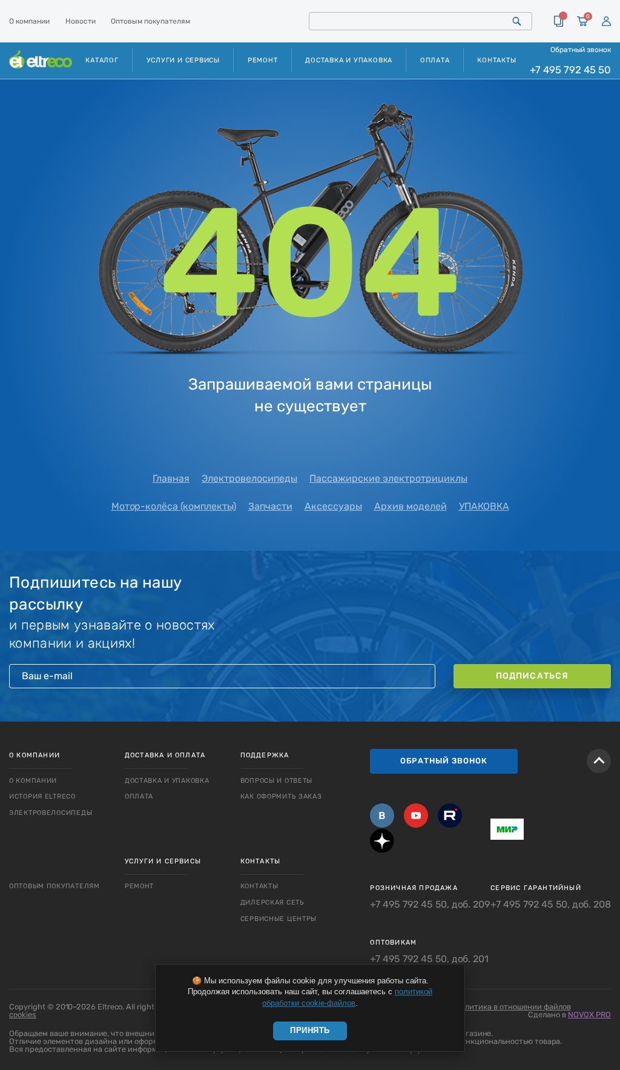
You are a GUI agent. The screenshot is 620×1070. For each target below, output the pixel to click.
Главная (171, 478)
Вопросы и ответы (276, 781)
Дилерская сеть (272, 902)
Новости (80, 21)
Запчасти (270, 506)
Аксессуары (333, 506)
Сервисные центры (278, 919)
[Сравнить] (558, 21)
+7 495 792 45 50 (570, 70)
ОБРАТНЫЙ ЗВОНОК (443, 760)
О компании (29, 21)
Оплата (435, 60)
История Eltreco (42, 796)
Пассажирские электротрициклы (388, 478)
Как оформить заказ (281, 796)
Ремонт (263, 60)
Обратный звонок (580, 49)
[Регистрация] (606, 21)
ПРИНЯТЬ (310, 1030)
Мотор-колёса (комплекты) (173, 506)
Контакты (496, 60)
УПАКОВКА (484, 506)
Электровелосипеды (249, 478)
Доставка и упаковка (348, 60)
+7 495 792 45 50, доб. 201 (429, 959)
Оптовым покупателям (150, 21)
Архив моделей (410, 506)
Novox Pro (589, 1014)
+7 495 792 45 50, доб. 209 (430, 904)
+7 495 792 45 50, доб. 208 (550, 904)
